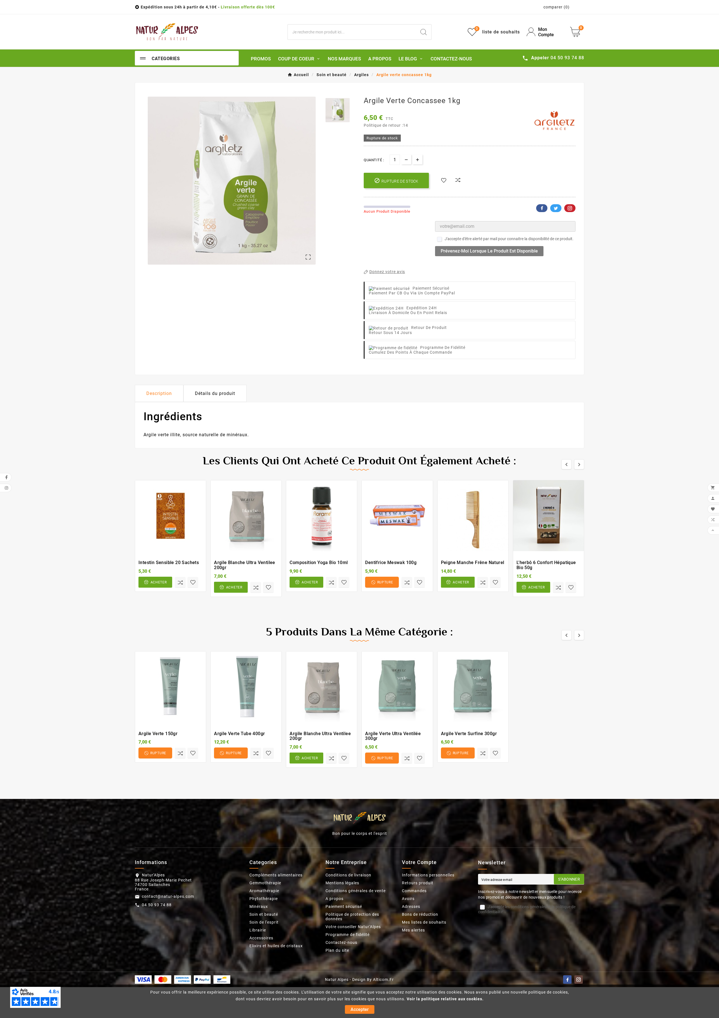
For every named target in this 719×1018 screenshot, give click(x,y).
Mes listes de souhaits (424, 922)
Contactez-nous (341, 942)
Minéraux (258, 906)
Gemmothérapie (265, 883)
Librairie (257, 930)
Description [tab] (159, 393)
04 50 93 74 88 (157, 905)
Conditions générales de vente (356, 891)
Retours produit (417, 883)
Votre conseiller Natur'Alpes (353, 926)
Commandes (414, 891)
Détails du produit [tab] (215, 393)
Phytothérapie (263, 898)
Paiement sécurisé (344, 906)
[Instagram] (578, 979)
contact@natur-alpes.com (168, 896)
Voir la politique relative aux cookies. (445, 999)
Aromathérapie (264, 891)
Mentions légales (342, 883)
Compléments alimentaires (275, 875)
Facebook (541, 208)
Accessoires (261, 938)
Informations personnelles (428, 875)
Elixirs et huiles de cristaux (276, 946)
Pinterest (569, 208)
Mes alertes (413, 930)
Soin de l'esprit (264, 922)
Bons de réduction (420, 914)
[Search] (423, 32)
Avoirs (408, 898)
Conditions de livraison (348, 875)
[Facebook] (567, 979)
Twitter (555, 208)
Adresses (411, 906)
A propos (334, 898)
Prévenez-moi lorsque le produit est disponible (489, 251)
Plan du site (337, 950)
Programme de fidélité (348, 934)
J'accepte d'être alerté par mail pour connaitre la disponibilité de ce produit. (509, 239)
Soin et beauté (263, 914)
